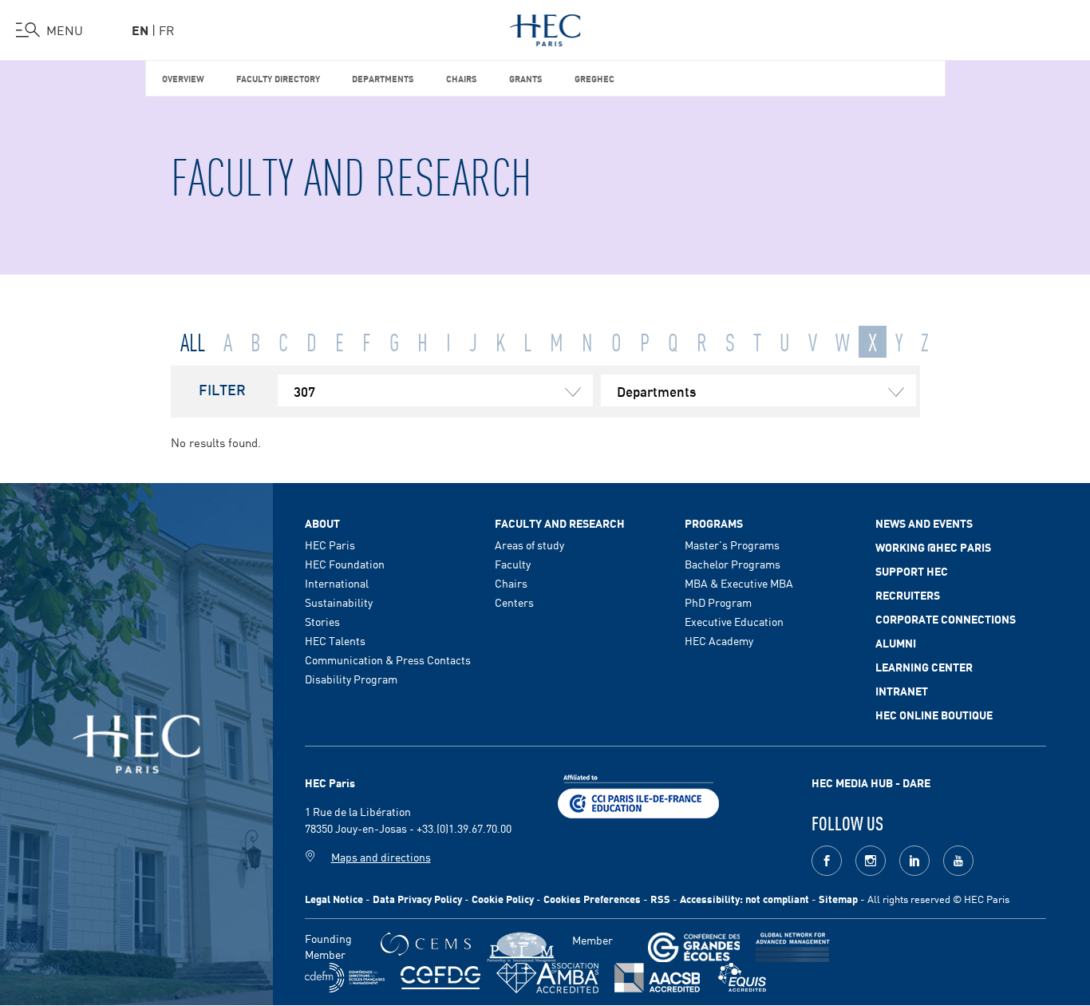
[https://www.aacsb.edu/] (657, 977)
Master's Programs (732, 545)
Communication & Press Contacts (388, 659)
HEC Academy (719, 640)
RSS (660, 898)
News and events (924, 523)
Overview (183, 78)
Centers (514, 602)
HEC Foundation (345, 564)
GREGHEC (594, 78)
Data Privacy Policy (417, 898)
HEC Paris (330, 545)
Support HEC (911, 571)
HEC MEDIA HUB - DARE (871, 782)
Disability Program (351, 679)
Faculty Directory (278, 78)
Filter (222, 388)
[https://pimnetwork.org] (521, 947)
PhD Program (718, 602)
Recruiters (907, 595)
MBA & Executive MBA (739, 583)
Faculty (513, 564)
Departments (383, 78)
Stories (322, 621)
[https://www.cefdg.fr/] (440, 977)
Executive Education (734, 621)
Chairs (461, 78)
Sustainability (339, 602)
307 (304, 390)
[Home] (545, 27)
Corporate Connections (945, 619)
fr (167, 29)
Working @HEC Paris (933, 547)
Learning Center (924, 667)
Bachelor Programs (732, 564)
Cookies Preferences (592, 898)
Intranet (901, 691)
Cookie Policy (503, 898)
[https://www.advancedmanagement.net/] (793, 947)
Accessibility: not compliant (744, 898)
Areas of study (529, 545)
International (337, 583)
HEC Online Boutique (934, 715)
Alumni (895, 643)
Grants (526, 78)
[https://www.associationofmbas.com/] (547, 978)
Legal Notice (334, 898)
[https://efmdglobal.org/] (742, 977)
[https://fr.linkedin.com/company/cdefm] (345, 977)
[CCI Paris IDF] (638, 794)
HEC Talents (335, 640)
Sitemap (838, 898)
